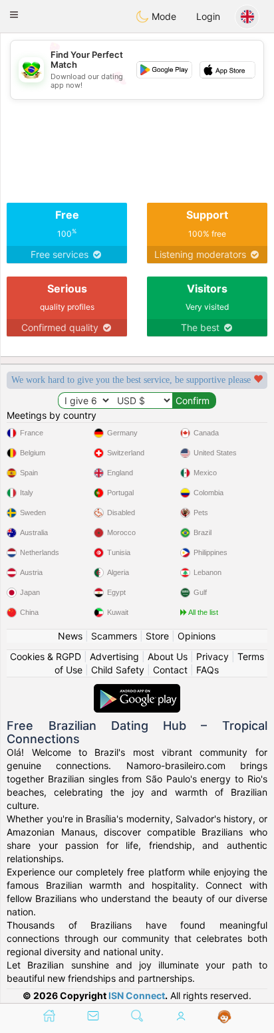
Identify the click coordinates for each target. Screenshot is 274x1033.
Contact (170, 669)
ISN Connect (136, 995)
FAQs (207, 669)
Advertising (114, 656)
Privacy (212, 656)
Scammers (114, 635)
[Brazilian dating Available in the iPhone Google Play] (137, 690)
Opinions (196, 635)
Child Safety (117, 669)
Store (157, 635)
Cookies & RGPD (45, 656)
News (70, 635)
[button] (14, 14)
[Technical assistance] (224, 1017)
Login (208, 16)
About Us (168, 656)
